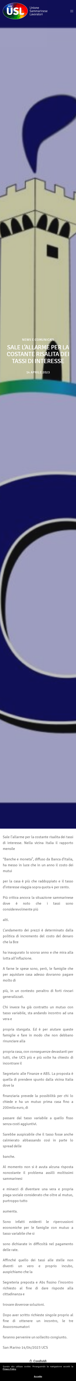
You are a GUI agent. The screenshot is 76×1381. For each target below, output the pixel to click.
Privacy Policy (9, 1369)
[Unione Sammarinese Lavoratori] (25, 11)
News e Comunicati (38, 339)
